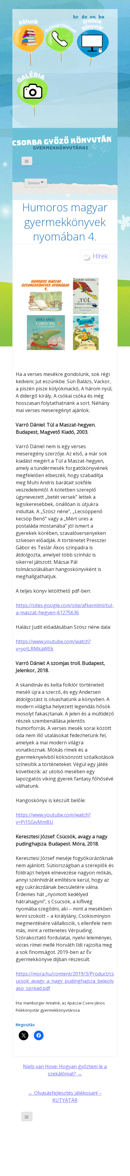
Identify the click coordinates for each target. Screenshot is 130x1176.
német (84, 17)
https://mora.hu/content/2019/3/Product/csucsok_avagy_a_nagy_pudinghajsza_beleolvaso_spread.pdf (65, 980)
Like (69, 95)
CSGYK (101, 95)
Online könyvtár (92, 41)
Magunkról (28, 42)
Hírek (100, 255)
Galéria (34, 91)
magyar (101, 17)
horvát (76, 17)
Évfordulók (60, 41)
